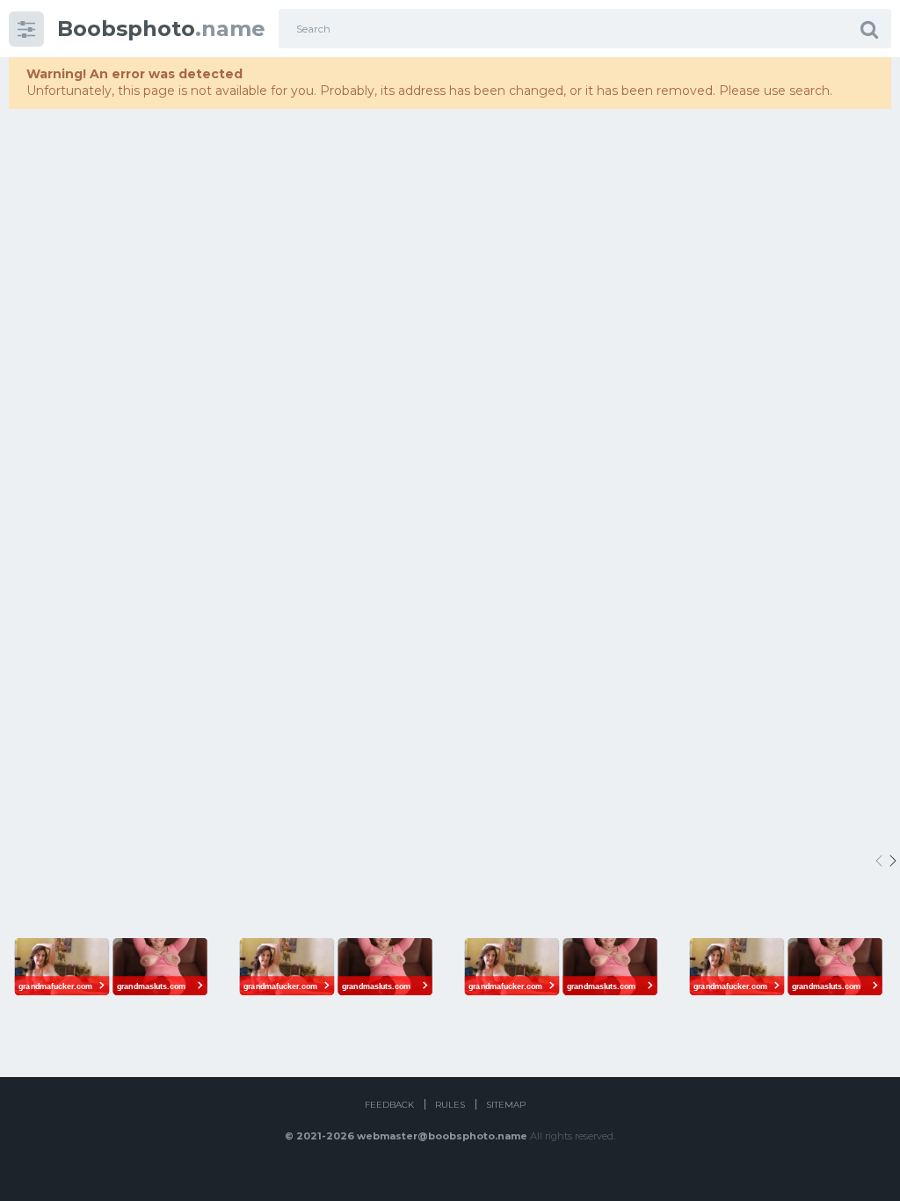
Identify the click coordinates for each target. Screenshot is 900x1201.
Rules (450, 1104)
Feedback (389, 1104)
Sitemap (506, 1104)
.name (161, 28)
